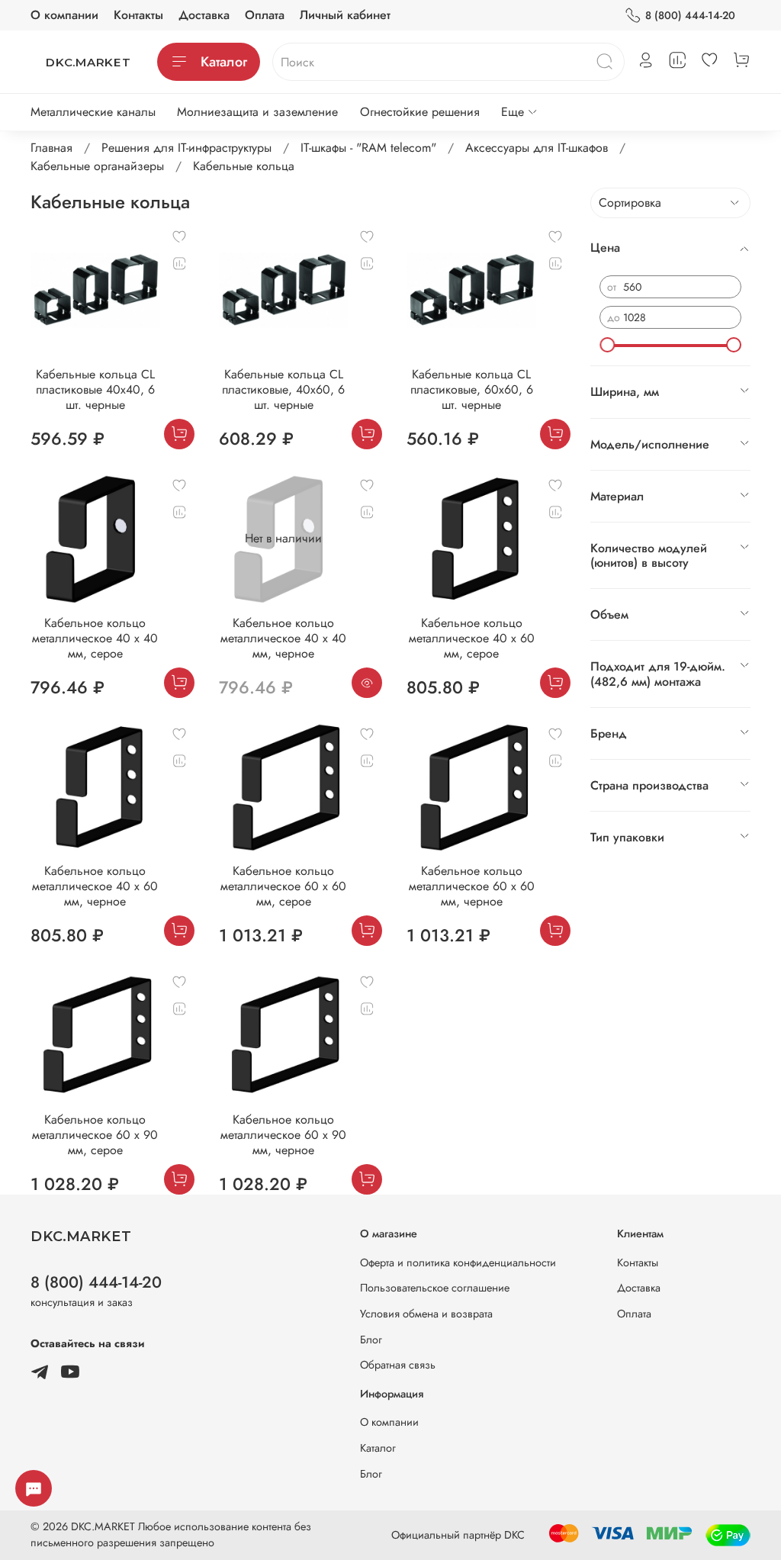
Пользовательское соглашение (434, 1287)
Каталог (224, 62)
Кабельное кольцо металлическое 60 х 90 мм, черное (283, 1135)
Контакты (138, 15)
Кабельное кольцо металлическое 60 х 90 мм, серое (95, 1135)
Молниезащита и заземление (257, 112)
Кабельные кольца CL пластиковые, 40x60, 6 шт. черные (283, 389)
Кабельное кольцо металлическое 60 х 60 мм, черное (472, 886)
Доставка (204, 15)
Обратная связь (397, 1364)
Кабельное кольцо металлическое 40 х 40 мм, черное (283, 638)
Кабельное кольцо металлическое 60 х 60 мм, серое (283, 886)
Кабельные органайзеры (97, 166)
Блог (371, 1339)
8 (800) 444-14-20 (690, 15)
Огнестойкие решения (420, 112)
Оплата (264, 15)
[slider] (607, 344)
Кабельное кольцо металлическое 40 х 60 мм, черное (95, 886)
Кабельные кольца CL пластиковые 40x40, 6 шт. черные (95, 389)
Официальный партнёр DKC (458, 1534)
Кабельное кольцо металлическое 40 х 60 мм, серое (472, 638)
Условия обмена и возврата (426, 1313)
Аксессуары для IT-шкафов (536, 147)
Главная (51, 147)
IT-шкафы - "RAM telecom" (368, 147)
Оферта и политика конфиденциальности (458, 1262)
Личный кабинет (345, 15)
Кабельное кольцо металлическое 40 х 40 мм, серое (95, 638)
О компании (64, 15)
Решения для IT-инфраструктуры (186, 147)
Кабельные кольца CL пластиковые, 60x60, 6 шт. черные (471, 389)
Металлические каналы (93, 112)
